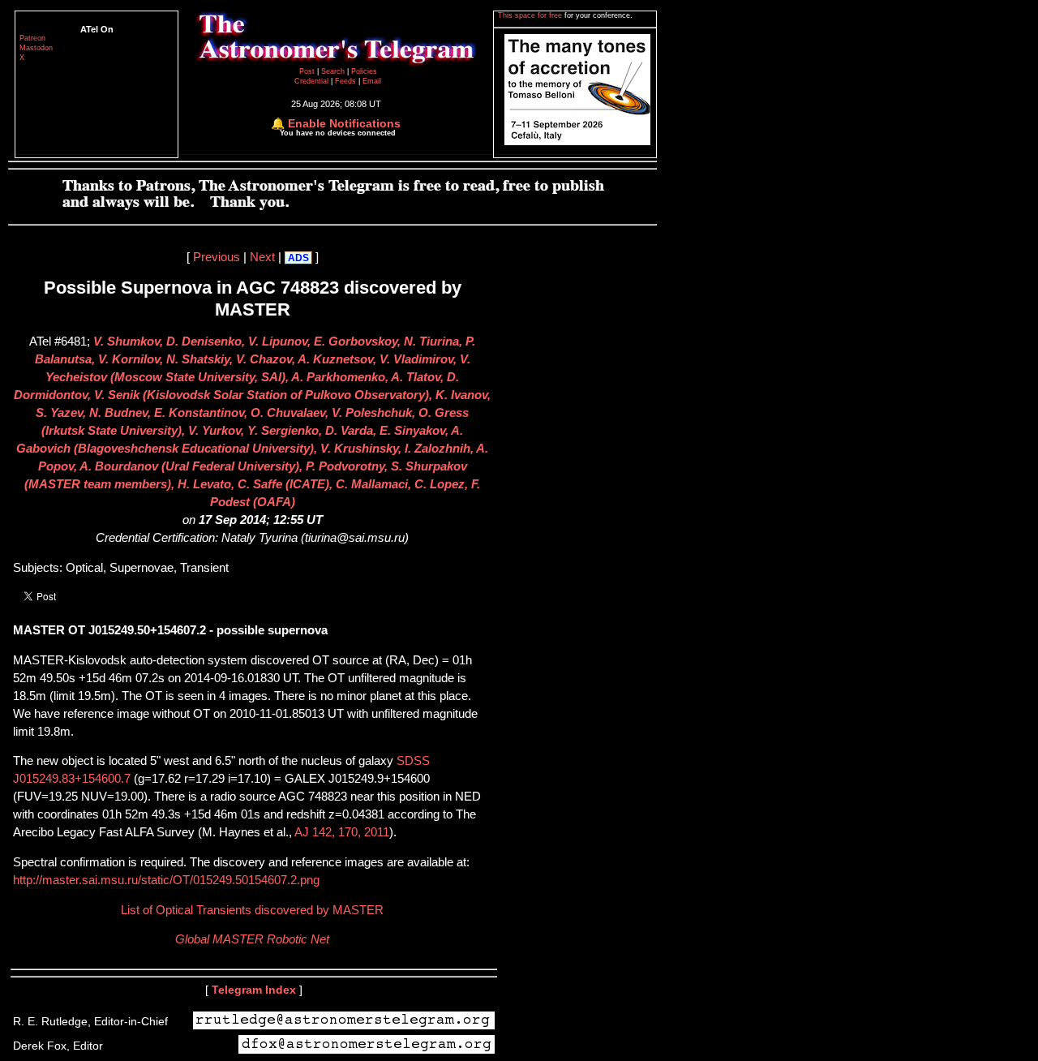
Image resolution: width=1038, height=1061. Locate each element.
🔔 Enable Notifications (336, 123)
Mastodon (36, 48)
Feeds (345, 81)
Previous (216, 257)
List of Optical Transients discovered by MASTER (252, 910)
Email (371, 81)
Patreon (32, 38)
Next (262, 257)
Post (308, 71)
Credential (312, 81)
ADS (298, 258)
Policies (364, 71)
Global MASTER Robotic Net (252, 939)
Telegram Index (254, 989)
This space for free (531, 15)
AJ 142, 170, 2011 (341, 832)
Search (334, 71)
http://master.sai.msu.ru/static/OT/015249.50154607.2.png (166, 880)
